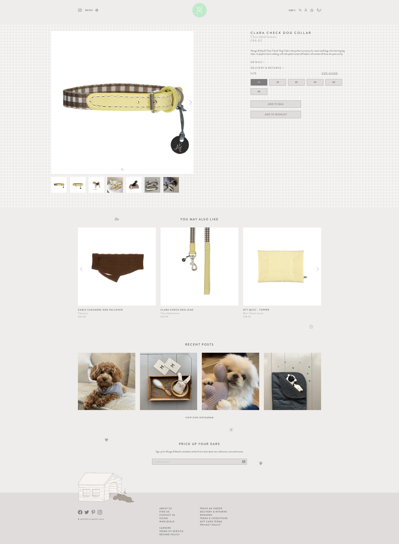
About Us (165, 508)
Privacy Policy (210, 524)
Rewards (206, 515)
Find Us (164, 511)
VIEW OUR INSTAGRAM (199, 417)
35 (315, 82)
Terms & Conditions (214, 518)
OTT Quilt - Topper (256, 309)
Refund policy (169, 534)
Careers (165, 528)
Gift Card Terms (211, 521)
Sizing (163, 518)
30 (296, 82)
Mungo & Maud (89, 519)
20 (259, 82)
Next (318, 269)
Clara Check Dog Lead (177, 309)
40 (333, 82)
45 (259, 91)
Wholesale (167, 521)
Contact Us (167, 515)
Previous (81, 269)
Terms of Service (171, 531)
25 (277, 82)
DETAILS (257, 62)
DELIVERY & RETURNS (266, 68)
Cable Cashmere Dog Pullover (100, 309)
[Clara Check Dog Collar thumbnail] (59, 185)
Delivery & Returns (213, 511)
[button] (97, 10)
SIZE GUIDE (330, 73)
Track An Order (211, 508)
